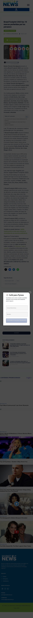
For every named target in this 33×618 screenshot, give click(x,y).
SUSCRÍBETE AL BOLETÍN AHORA (16, 320)
